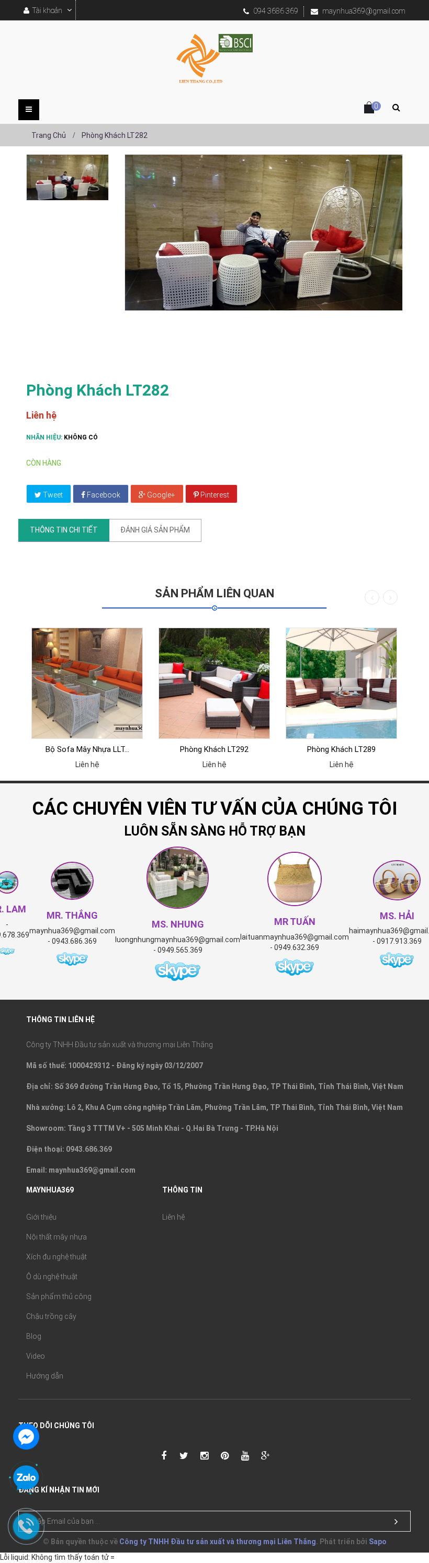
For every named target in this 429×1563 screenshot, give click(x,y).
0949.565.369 (179, 950)
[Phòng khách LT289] (341, 683)
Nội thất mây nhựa (56, 1237)
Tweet (52, 495)
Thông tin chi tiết (64, 530)
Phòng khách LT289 (341, 749)
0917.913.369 (399, 941)
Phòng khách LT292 (214, 749)
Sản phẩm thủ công (59, 1296)
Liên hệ (173, 1217)
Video (35, 1356)
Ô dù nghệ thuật (51, 1276)
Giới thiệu (41, 1217)
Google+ (160, 495)
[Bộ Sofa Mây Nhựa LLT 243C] (87, 683)
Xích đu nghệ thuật (56, 1257)
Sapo (378, 1541)
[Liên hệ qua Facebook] (26, 1435)
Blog (33, 1336)
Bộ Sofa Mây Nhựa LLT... (87, 749)
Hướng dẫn (44, 1376)
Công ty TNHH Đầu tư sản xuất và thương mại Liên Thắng (217, 1541)
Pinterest (214, 495)
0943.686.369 (74, 941)
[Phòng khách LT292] (214, 683)
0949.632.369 (296, 947)
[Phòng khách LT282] (67, 177)
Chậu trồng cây (51, 1316)
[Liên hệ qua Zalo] (26, 1478)
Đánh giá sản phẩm (155, 530)
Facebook (102, 495)
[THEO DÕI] (396, 1521)
